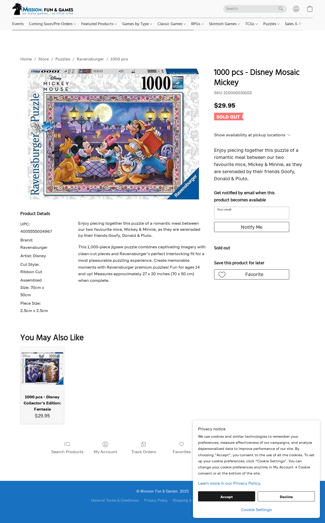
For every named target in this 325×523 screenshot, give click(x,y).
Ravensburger (90, 58)
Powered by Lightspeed (162, 509)
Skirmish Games (223, 24)
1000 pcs (119, 58)
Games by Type (136, 24)
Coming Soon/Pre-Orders (51, 24)
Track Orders (143, 451)
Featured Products (98, 24)
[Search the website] (281, 8)
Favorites (182, 451)
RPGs (196, 24)
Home (26, 58)
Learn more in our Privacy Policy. (229, 483)
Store (43, 58)
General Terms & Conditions (115, 500)
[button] (42, 9)
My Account (105, 451)
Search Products (67, 451)
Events (18, 24)
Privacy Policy (156, 500)
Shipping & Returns (189, 500)
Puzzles (270, 24)
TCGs (250, 24)
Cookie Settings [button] (256, 509)
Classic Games (170, 24)
